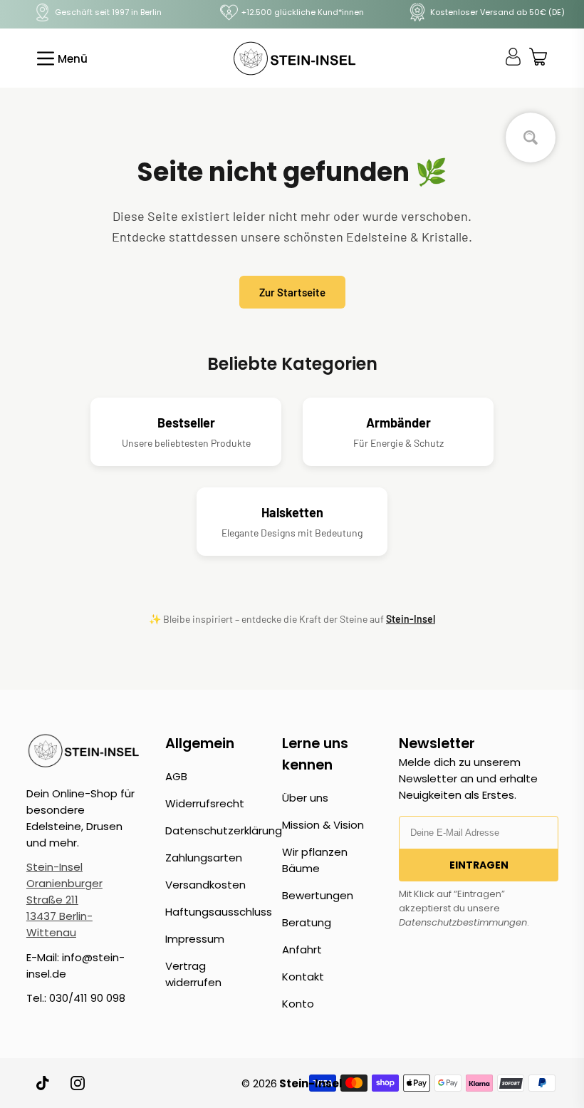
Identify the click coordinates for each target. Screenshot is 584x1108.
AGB (176, 776)
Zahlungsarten (203, 857)
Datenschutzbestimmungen (463, 922)
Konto (298, 1003)
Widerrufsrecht (204, 803)
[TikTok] (43, 1083)
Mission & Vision (323, 824)
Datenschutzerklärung (223, 830)
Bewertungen (317, 895)
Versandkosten (205, 884)
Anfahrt (302, 949)
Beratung (306, 922)
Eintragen (479, 865)
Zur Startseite (292, 292)
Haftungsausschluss (218, 911)
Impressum (194, 938)
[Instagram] (77, 1083)
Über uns (305, 797)
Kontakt (303, 976)
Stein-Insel (410, 619)
